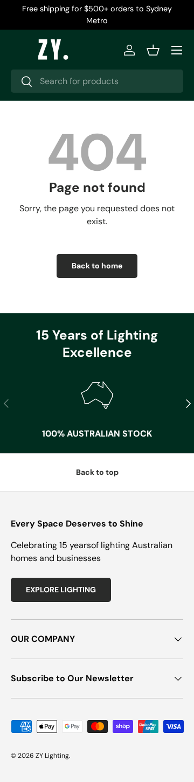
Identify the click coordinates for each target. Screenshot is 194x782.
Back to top (97, 472)
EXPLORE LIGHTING (61, 589)
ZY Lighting (52, 755)
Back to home (97, 266)
